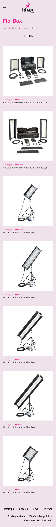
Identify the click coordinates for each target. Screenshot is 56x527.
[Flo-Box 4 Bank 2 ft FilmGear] (28, 461)
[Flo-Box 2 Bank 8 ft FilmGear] (28, 396)
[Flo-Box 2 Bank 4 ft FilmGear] (28, 266)
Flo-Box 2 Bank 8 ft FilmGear (19, 427)
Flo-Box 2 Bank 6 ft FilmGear (19, 362)
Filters (30, 35)
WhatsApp (9, 509)
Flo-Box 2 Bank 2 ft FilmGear (19, 232)
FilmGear (25, 28)
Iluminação (8, 99)
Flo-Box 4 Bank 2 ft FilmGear (19, 492)
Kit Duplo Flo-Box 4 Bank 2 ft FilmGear (25, 102)
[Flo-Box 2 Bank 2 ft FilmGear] (28, 201)
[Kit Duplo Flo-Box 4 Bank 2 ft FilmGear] (28, 71)
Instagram (24, 509)
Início (5, 28)
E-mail (36, 509)
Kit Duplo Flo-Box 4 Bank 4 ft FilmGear (25, 167)
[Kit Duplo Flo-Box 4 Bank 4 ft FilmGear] (28, 136)
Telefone (48, 509)
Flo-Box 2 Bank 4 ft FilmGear (19, 297)
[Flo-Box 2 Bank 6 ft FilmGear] (28, 331)
